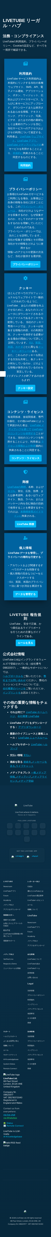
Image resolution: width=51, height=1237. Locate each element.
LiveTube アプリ (26, 140)
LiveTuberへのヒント (35, 900)
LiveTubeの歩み (33, 964)
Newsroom (7, 886)
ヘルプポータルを (13, 676)
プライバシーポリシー (36, 995)
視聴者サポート (9, 941)
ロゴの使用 (31, 1018)
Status (8, 1123)
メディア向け (8, 905)
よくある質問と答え (11, 1041)
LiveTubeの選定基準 (35, 896)
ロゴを (11, 491)
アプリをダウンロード (12, 909)
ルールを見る (25, 642)
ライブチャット (25, 766)
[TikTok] (42, 832)
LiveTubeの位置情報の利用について (13, 935)
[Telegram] (26, 832)
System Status (9, 1064)
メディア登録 (26, 780)
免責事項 (30, 1013)
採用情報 (30, 973)
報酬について (32, 909)
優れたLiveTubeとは (35, 891)
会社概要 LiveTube (28, 716)
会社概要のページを (14, 688)
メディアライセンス (35, 1009)
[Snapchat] (9, 832)
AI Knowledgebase (10, 1059)
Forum (5, 896)
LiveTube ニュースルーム (32, 737)
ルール (30, 905)
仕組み (30, 886)
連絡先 (27, 761)
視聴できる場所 (9, 920)
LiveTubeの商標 (17, 486)
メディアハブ (23, 776)
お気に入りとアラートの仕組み (12, 924)
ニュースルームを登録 (12, 968)
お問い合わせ (32, 977)
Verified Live (8, 959)
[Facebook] (9, 825)
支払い (27, 755)
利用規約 (30, 1000)
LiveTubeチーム (33, 968)
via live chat (9, 1114)
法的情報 (30, 990)
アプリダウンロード (29, 727)
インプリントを (12, 692)
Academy (7, 900)
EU (31, 342)
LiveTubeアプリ (9, 891)
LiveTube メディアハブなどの (24, 144)
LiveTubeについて (34, 959)
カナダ (19, 346)
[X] (34, 832)
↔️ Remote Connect (13, 1125)
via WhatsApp (10, 1117)
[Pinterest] (34, 825)
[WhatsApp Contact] (27, 839)
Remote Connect (10, 1068)
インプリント (32, 1004)
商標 (29, 1023)
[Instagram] (42, 825)
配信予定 (6, 930)
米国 (10, 346)
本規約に (18, 153)
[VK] (18, 832)
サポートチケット (10, 1055)
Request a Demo (10, 964)
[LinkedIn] (26, 825)
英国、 (39, 342)
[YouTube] (18, 825)
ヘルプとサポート (10, 1036)
